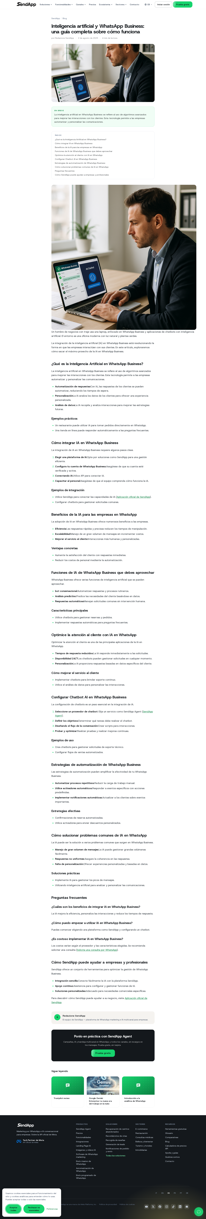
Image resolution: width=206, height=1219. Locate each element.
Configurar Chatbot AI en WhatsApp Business (76, 159)
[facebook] (159, 1206)
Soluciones (45, 4)
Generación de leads (115, 1144)
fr (175, 1193)
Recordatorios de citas (116, 1136)
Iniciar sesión (163, 4)
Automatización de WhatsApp (85, 1169)
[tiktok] (173, 1206)
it (156, 1193)
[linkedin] (180, 1206)
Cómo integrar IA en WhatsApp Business (73, 143)
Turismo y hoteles (144, 1146)
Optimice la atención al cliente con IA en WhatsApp (79, 155)
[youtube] (146, 1206)
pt (181, 1193)
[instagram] (166, 1206)
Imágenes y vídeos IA (86, 1150)
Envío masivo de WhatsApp (83, 1162)
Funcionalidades (63, 4)
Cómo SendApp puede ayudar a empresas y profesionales (82, 175)
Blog (65, 18)
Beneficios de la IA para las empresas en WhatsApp (78, 147)
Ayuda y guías (171, 1153)
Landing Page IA (83, 1146)
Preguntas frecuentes (65, 171)
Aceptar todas (13, 1209)
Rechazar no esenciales (34, 1209)
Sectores (120, 4)
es (149, 4)
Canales (80, 4)
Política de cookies (127, 1204)
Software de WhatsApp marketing (87, 1155)
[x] (153, 1206)
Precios (92, 4)
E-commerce (142, 1129)
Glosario (169, 1133)
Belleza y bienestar (144, 1141)
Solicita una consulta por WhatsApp (97, 949)
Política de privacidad (108, 1204)
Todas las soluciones (115, 1155)
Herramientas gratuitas (176, 1129)
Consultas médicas (144, 1137)
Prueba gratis (182, 4)
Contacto (134, 4)
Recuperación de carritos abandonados (117, 1130)
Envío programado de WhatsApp (86, 1176)
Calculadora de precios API (176, 1147)
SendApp (55, 18)
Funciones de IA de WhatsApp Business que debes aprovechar (83, 151)
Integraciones (82, 1141)
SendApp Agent (83, 1129)
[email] (186, 1206)
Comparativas (171, 1137)
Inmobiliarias (141, 1150)
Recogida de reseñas (115, 1140)
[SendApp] (26, 4)
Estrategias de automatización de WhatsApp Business (80, 163)
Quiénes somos (172, 1157)
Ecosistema (104, 4)
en (162, 1193)
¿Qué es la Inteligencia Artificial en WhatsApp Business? (80, 139)
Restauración (142, 1133)
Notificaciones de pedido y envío (117, 1150)
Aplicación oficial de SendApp (133, 496)
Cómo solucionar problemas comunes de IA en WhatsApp (82, 167)
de (187, 1193)
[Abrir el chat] (198, 1211)
